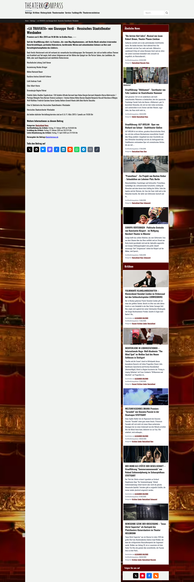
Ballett (134, 116)
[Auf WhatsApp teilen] (76, 149)
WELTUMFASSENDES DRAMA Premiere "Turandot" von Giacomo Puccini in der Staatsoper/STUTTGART (142, 412)
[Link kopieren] (97, 149)
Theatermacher (58, 12)
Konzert (134, 323)
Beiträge (28, 12)
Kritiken (36, 12)
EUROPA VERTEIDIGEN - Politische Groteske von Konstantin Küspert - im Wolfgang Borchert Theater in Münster (144, 230)
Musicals (143, 63)
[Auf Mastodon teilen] (50, 149)
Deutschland (40, 125)
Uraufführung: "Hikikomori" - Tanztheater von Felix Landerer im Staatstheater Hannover (145, 91)
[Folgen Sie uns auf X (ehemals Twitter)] (135, 575)
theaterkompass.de (52, 137)
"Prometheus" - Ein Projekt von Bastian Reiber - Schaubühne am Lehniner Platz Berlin (145, 177)
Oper (145, 151)
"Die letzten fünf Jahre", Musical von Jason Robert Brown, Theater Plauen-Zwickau (144, 37)
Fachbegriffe (77, 12)
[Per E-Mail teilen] (90, 149)
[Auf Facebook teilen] (56, 149)
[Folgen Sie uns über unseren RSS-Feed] (156, 575)
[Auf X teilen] (29, 149)
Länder (145, 323)
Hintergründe (45, 12)
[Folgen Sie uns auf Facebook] (149, 575)
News (46, 125)
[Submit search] (166, 13)
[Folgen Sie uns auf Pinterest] (142, 575)
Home (27, 21)
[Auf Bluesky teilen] (43, 149)
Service (68, 12)
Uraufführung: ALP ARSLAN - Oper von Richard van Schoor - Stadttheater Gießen (143, 126)
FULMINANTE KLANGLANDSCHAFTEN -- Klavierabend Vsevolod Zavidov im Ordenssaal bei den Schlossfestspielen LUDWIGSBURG (145, 294)
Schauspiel (147, 203)
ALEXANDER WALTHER (141, 318)
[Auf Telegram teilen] (83, 149)
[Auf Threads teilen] (36, 149)
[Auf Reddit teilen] (70, 149)
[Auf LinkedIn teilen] (63, 149)
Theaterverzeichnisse (91, 12)
